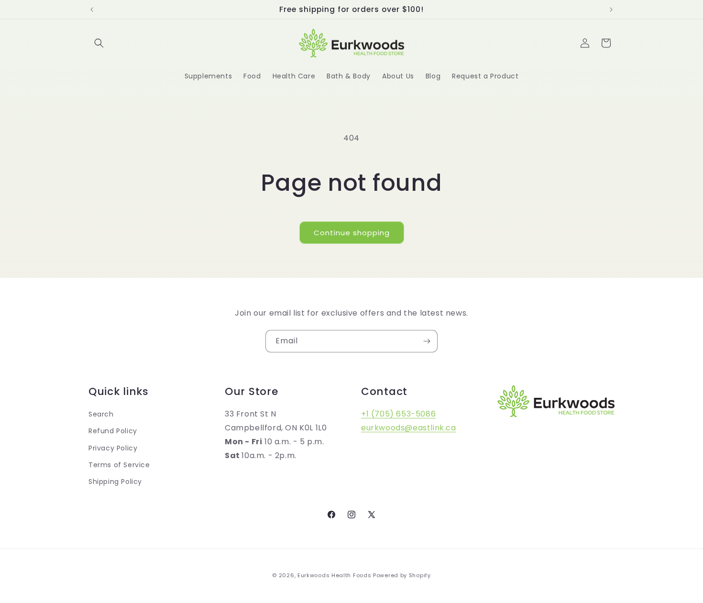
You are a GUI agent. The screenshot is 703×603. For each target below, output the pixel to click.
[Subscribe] (426, 341)
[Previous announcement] (91, 9)
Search (101, 414)
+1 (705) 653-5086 (398, 413)
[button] (99, 43)
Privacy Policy (112, 447)
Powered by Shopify (402, 575)
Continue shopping (352, 233)
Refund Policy (112, 431)
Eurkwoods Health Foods (334, 575)
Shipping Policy (115, 481)
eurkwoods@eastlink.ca (408, 427)
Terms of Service (119, 464)
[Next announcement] (611, 9)
